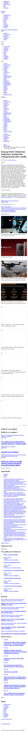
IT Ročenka (6, 17)
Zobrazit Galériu (4, 202)
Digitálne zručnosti (8, 94)
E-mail (14, 160)
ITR (5, 6)
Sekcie (2, 41)
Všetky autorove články (6, 206)
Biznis (5, 78)
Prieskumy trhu (7, 83)
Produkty (6, 88)
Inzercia (5, 23)
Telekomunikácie (7, 84)
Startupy (5, 87)
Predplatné (6, 2)
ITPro (5, 73)
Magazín (5, 33)
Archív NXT (6, 37)
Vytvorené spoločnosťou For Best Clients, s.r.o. (11, 721)
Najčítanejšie (6, 141)
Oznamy (5, 86)
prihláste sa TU (23, 197)
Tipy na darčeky (7, 34)
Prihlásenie (3, 11)
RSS (5, 22)
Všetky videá (4, 548)
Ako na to (6, 74)
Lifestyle (5, 92)
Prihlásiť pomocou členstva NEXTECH (9, 200)
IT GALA (6, 16)
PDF (5, 5)
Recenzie (6, 35)
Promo (5, 90)
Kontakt (5, 27)
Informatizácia (7, 82)
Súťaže (5, 20)
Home (5, 144)
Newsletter (6, 7)
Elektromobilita (7, 4)
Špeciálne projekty (8, 76)
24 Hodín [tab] (6, 474)
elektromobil (13, 211)
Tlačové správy (7, 77)
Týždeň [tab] (5, 475)
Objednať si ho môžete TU (7, 197)
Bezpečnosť (6, 81)
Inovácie (5, 89)
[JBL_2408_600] (5, 543)
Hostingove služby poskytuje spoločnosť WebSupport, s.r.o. (14, 726)
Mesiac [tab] (5, 476)
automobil (5, 211)
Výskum (5, 71)
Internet (5, 79)
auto (2, 211)
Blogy (5, 21)
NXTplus (6, 18)
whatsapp (10, 160)
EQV (9, 211)
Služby (2, 12)
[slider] (3, 161)
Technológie (6, 72)
